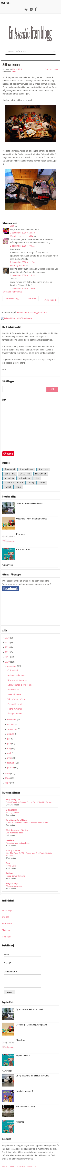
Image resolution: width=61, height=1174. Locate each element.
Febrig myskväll (14, 709)
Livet (14, 71)
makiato (10, 840)
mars (9, 758)
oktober (10, 724)
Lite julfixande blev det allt (19, 685)
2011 (7, 657)
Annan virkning (27, 469)
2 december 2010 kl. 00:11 (22, 246)
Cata (8, 863)
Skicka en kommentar (12, 292)
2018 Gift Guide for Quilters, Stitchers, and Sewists (27, 823)
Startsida (6, 3)
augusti (10, 734)
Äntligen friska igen (16, 675)
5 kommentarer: (51, 69)
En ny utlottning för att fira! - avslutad (32, 1076)
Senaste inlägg (12, 298)
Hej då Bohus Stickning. (15, 876)
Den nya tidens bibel (14, 833)
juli (8, 739)
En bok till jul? (13, 689)
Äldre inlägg (50, 300)
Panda (42, 482)
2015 (7, 638)
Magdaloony (12, 883)
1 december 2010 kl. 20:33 (22, 233)
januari (10, 767)
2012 (7, 652)
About (11, 1166)
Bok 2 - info (10, 474)
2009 (7, 773)
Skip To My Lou (13, 799)
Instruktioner (24, 478)
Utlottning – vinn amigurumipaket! (31, 519)
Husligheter (40, 474)
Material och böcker (14, 482)
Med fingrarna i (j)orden (17, 830)
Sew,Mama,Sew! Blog (16, 820)
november (12, 719)
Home (4, 1166)
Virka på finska (14, 694)
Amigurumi (10, 469)
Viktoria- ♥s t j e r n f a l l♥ (21, 236)
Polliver (9, 873)
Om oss (5, 917)
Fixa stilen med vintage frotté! (18, 843)
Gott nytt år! (12, 670)
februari (10, 763)
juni (9, 743)
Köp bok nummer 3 (24, 1091)
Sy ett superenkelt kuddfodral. (30, 503)
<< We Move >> (12, 866)
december (12, 666)
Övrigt (18, 487)
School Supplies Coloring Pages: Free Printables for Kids (29, 802)
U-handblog (11, 810)
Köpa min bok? (23, 549)
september (12, 729)
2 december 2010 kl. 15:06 (22, 288)
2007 (7, 783)
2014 (7, 642)
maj (9, 748)
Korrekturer (7, 923)
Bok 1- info (43, 469)
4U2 (12, 226)
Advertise (21, 1166)
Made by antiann (18, 266)
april (9, 753)
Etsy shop (20, 534)
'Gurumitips (7, 565)
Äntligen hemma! (15, 714)
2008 (7, 778)
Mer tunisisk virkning (25, 1106)
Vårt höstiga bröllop (16, 699)
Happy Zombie (13, 850)
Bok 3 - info (25, 474)
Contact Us (31, 1166)
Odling (31, 482)
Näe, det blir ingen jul (17, 680)
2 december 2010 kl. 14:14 (22, 275)
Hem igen (6, 937)
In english (9, 478)
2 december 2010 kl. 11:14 (22, 262)
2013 (7, 647)
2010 (7, 662)
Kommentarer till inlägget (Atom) (32, 312)
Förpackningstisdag (14, 886)
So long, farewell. (13, 812)
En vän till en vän (15, 704)
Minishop (6, 930)
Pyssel (8, 487)
